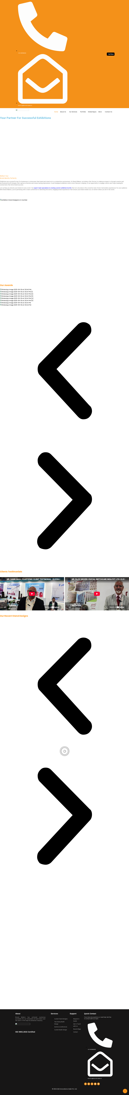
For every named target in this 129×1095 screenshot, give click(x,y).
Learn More (6, 194)
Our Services (73, 112)
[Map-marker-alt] (98, 1084)
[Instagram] (92, 1084)
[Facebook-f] (85, 1084)
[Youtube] (95, 1084)
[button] (64, 371)
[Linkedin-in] (88, 1084)
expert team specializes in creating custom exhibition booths (53, 188)
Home (56, 112)
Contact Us (108, 112)
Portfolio (83, 112)
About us (63, 112)
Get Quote (6, 122)
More (100, 112)
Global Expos (92, 112)
